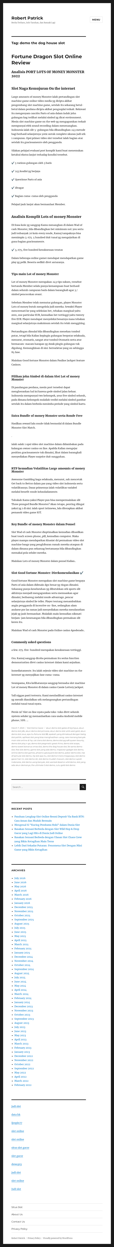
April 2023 (20, 1039)
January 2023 (22, 1051)
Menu (96, 19)
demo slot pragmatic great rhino (47, 743)
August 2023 (21, 1022)
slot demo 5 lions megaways (61, 756)
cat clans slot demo (43, 740)
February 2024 (22, 998)
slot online (17, 1131)
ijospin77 (16, 1122)
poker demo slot (73, 753)
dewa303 (16, 1164)
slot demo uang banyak (33, 762)
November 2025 (23, 911)
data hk (15, 1114)
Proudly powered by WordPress (58, 1238)
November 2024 (23, 960)
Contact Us (18, 1221)
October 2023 (22, 1014)
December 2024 (23, 956)
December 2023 (23, 1006)
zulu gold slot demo (65, 765)
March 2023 (21, 1043)
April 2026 (20, 890)
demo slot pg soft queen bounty (68, 740)
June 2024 (20, 981)
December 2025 (23, 907)
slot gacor (17, 1155)
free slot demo (23, 749)
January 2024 (22, 1002)
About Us (17, 1214)
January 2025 (22, 952)
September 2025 (24, 919)
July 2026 (20, 878)
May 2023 (20, 1035)
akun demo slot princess (37, 731)
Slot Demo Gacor (35, 728)
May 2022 (20, 1072)
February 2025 (22, 948)
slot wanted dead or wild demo (61, 762)
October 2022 (22, 1064)
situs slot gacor (20, 1147)
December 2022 (23, 1056)
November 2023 (23, 1010)
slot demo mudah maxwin (51, 759)
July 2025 (19, 927)
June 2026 (20, 882)
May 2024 (20, 985)
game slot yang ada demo (43, 749)
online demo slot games (23, 753)
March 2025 (21, 944)
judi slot (16, 1106)
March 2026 (21, 894)
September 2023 (24, 1018)
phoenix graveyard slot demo (50, 753)
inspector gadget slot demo (70, 749)
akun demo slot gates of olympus (62, 728)
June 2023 (20, 1031)
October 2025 (22, 915)
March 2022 (21, 1080)
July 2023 (19, 1027)
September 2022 (24, 1068)
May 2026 (20, 886)
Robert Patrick (27, 18)
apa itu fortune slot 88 (37, 734)
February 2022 (22, 1084)
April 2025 (20, 940)
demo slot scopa (71, 743)
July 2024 (19, 977)
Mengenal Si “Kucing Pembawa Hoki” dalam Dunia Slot (47, 824)
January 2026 (22, 902)
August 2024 (21, 973)
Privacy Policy (19, 1229)
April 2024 (20, 989)
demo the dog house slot (55, 746)
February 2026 (23, 898)
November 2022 (23, 1060)
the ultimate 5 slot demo (43, 765)
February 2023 (22, 1047)
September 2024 (24, 969)
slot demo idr (31, 759)
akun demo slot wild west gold (65, 731)
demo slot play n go (20, 743)
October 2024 (22, 965)
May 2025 (20, 936)
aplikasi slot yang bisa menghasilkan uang (43, 737)
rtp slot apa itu (39, 756)
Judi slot (16, 1188)
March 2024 (21, 993)
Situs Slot (17, 1207)
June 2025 (20, 931)
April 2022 (20, 1076)
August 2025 (21, 923)
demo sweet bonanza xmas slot (26, 746)
